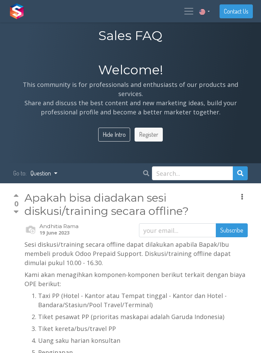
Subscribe (231, 230)
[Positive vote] (16, 196)
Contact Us (236, 11)
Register (148, 134)
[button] (242, 197)
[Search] (240, 173)
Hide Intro (114, 134)
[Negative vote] (16, 211)
